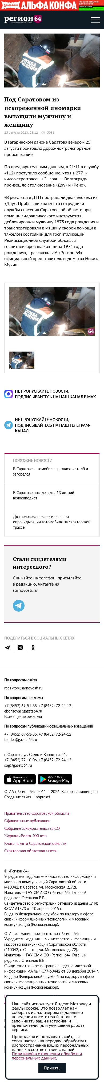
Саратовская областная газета (30, 850)
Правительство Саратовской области (36, 813)
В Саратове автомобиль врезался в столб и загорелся (50, 471)
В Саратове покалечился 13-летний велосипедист (43, 495)
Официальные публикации (27, 820)
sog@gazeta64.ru (18, 765)
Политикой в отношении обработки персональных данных (47, 1055)
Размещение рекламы (23, 716)
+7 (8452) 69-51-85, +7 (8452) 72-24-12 (37, 705)
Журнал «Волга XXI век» (25, 835)
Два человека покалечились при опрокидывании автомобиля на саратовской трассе (51, 522)
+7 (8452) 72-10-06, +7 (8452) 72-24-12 (37, 759)
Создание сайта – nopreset (27, 796)
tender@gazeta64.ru (20, 739)
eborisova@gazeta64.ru (23, 711)
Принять (52, 1068)
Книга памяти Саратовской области (35, 843)
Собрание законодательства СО (32, 828)
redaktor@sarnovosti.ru (23, 688)
